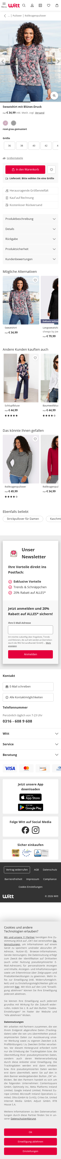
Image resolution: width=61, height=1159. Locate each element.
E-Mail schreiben (18, 687)
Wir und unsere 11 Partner (19, 937)
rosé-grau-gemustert (15, 129)
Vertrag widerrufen (17, 869)
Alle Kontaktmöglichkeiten (26, 697)
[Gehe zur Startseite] (14, 5)
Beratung (10, 755)
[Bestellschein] (40, 5)
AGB (36, 869)
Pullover (17, 15)
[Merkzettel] (49, 5)
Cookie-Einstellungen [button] (31, 886)
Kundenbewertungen (19, 259)
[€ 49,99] (21, 459)
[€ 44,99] (21, 378)
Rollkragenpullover (35, 15)
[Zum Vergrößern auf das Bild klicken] (54, 96)
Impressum (32, 879)
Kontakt (9, 676)
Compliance (50, 879)
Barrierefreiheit (13, 879)
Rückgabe (11, 239)
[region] (30, 1040)
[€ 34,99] (21, 300)
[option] (5, 123)
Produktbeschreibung (19, 219)
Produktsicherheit (16, 249)
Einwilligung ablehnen (30, 1141)
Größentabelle (15, 158)
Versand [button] (39, 112)
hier (17, 986)
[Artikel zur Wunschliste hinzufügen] (51, 169)
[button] (4, 5)
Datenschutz (50, 869)
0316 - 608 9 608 (17, 721)
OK (30, 1132)
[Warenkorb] (57, 5)
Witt (6, 733)
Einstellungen (30, 1151)
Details (9, 229)
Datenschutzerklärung (23, 1118)
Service (8, 744)
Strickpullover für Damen (23, 519)
